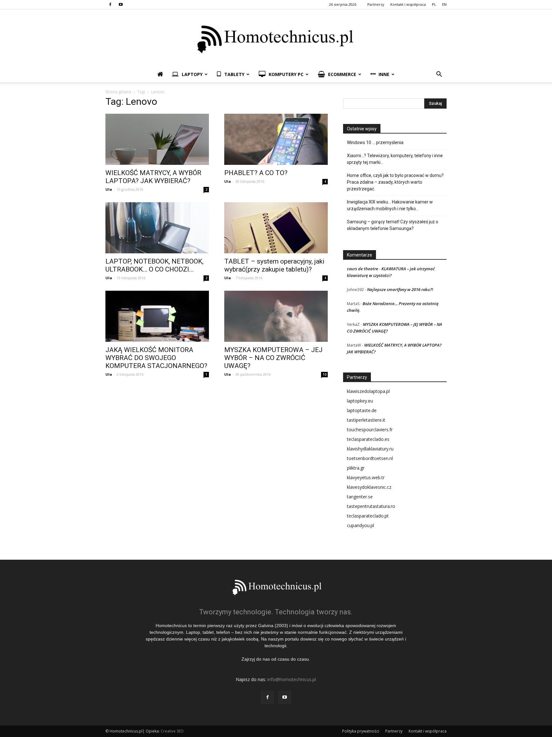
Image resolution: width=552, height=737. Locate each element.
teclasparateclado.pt (368, 516)
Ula (108, 189)
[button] (439, 75)
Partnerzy (375, 4)
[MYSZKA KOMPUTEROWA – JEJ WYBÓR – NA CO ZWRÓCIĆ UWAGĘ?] (276, 316)
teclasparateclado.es (368, 439)
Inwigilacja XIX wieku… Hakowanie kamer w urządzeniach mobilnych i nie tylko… (390, 205)
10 (324, 374)
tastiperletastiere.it (366, 420)
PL (434, 4)
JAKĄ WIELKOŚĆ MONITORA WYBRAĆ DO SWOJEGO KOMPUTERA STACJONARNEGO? (156, 358)
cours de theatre (362, 269)
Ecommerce (342, 74)
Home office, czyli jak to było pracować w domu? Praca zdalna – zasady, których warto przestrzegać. (395, 182)
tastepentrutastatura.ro (371, 506)
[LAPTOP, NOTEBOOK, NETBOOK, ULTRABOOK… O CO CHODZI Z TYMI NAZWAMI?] (157, 227)
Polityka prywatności (360, 731)
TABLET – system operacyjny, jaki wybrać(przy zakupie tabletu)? (274, 265)
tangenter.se (360, 497)
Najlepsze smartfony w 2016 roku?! (400, 289)
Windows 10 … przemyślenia (375, 142)
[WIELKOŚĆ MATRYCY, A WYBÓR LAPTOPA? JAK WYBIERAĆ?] (157, 139)
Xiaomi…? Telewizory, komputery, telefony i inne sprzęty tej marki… (395, 159)
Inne (384, 74)
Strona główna (118, 92)
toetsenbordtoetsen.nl (370, 458)
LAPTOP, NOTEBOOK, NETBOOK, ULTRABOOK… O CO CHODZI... (154, 265)
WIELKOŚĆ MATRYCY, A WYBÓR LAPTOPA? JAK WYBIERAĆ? (153, 177)
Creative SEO (172, 731)
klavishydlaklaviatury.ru (370, 449)
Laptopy (192, 74)
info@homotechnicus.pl (291, 679)
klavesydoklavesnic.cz (369, 487)
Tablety (234, 74)
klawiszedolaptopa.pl (368, 391)
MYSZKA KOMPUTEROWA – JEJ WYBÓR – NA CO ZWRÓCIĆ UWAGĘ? (273, 358)
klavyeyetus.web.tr (366, 477)
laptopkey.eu (360, 401)
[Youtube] (121, 4)
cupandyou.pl (360, 525)
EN (444, 4)
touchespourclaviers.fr (370, 429)
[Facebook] (110, 4)
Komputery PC (286, 74)
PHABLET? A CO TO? (256, 173)
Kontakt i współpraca (408, 4)
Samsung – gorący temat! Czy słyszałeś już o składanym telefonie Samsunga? (392, 225)
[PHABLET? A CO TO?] (276, 139)
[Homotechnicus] (276, 38)
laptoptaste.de (362, 410)
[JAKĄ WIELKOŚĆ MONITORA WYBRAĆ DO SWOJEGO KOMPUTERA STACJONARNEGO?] (157, 316)
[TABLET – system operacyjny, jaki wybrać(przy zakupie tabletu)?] (276, 227)
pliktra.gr (355, 468)
